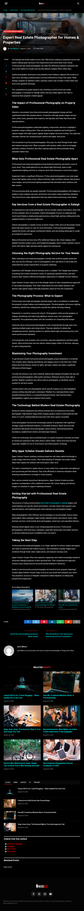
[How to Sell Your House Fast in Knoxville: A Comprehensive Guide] (69, 596)
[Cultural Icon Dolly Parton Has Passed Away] (10, 803)
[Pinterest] (6, 77)
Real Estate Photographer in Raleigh (54, 503)
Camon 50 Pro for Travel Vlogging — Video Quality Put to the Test (21, 696)
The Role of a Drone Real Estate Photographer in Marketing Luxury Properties (21, 605)
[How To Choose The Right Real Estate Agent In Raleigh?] (45, 596)
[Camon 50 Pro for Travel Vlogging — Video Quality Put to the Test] (22, 681)
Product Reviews (15, 844)
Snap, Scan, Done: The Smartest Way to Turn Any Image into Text (22, 730)
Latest (8, 782)
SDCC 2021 (11, 849)
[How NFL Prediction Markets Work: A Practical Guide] (61, 681)
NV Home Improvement (13, 31)
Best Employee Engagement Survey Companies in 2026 (58, 764)
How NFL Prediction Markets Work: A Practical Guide (58, 696)
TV (30, 782)
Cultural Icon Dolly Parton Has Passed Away (34, 800)
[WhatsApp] (6, 88)
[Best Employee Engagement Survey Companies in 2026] (61, 749)
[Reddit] (6, 82)
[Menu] (6, 3)
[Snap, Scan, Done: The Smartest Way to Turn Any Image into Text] (22, 715)
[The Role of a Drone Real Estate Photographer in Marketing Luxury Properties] (22, 596)
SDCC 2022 (11, 852)
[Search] (78, 3)
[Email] (6, 94)
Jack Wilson (14, 48)
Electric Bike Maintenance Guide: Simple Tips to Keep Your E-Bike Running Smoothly (21, 764)
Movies (23, 782)
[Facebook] (6, 65)
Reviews (37, 782)
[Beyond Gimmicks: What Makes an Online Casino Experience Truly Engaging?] (61, 715)
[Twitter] (6, 71)
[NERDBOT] (42, 3)
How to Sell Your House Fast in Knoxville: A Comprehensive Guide (69, 605)
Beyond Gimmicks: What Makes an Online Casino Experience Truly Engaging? (60, 730)
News (16, 782)
